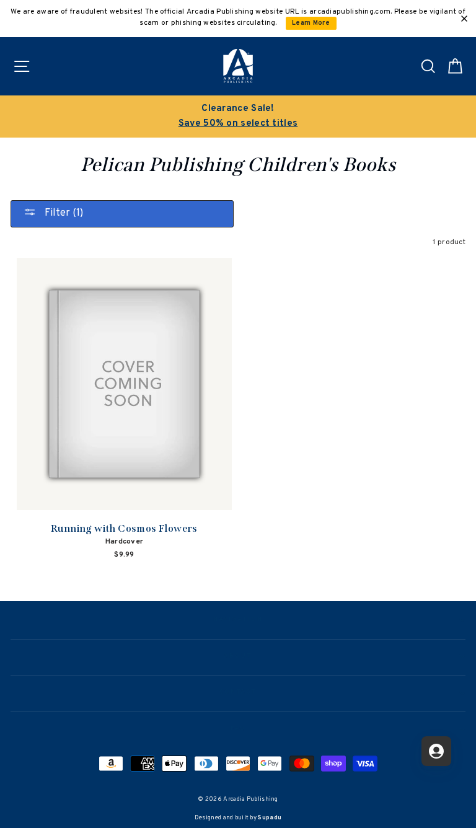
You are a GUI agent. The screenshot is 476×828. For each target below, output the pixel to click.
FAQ (238, 729)
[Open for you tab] (436, 751)
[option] (238, 116)
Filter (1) (62, 213)
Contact (238, 692)
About (238, 656)
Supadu (269, 818)
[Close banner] (464, 18)
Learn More (311, 23)
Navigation (237, 619)
